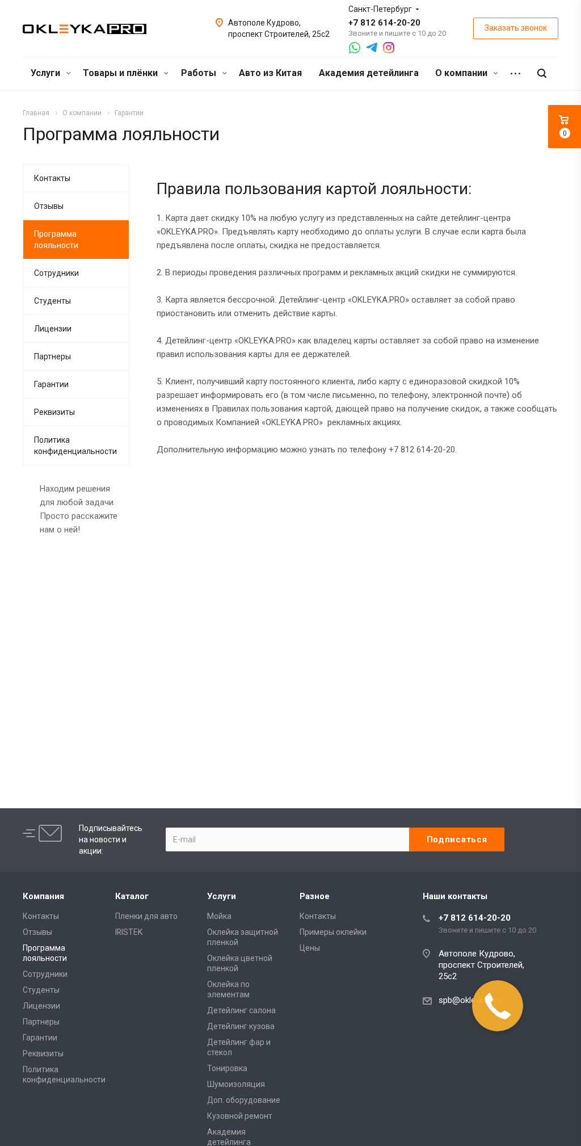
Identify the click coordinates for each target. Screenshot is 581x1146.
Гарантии (51, 384)
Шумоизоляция (236, 1084)
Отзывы (49, 206)
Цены (310, 947)
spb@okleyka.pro (470, 1000)
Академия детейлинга (369, 73)
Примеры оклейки (333, 932)
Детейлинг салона (241, 1010)
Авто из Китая (270, 73)
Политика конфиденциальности (75, 445)
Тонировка (227, 1068)
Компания (43, 896)
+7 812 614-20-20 (384, 23)
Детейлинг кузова (241, 1026)
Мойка (219, 916)
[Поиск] (541, 73)
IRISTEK (128, 932)
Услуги (46, 73)
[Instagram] (388, 47)
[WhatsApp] (354, 47)
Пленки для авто (146, 916)
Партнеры (52, 356)
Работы (199, 73)
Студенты (52, 300)
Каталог (132, 896)
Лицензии (52, 328)
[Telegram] (371, 47)
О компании (462, 73)
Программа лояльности (56, 239)
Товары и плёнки (121, 73)
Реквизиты (54, 412)
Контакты (52, 178)
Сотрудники (56, 273)
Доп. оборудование (243, 1100)
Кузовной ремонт (239, 1115)
